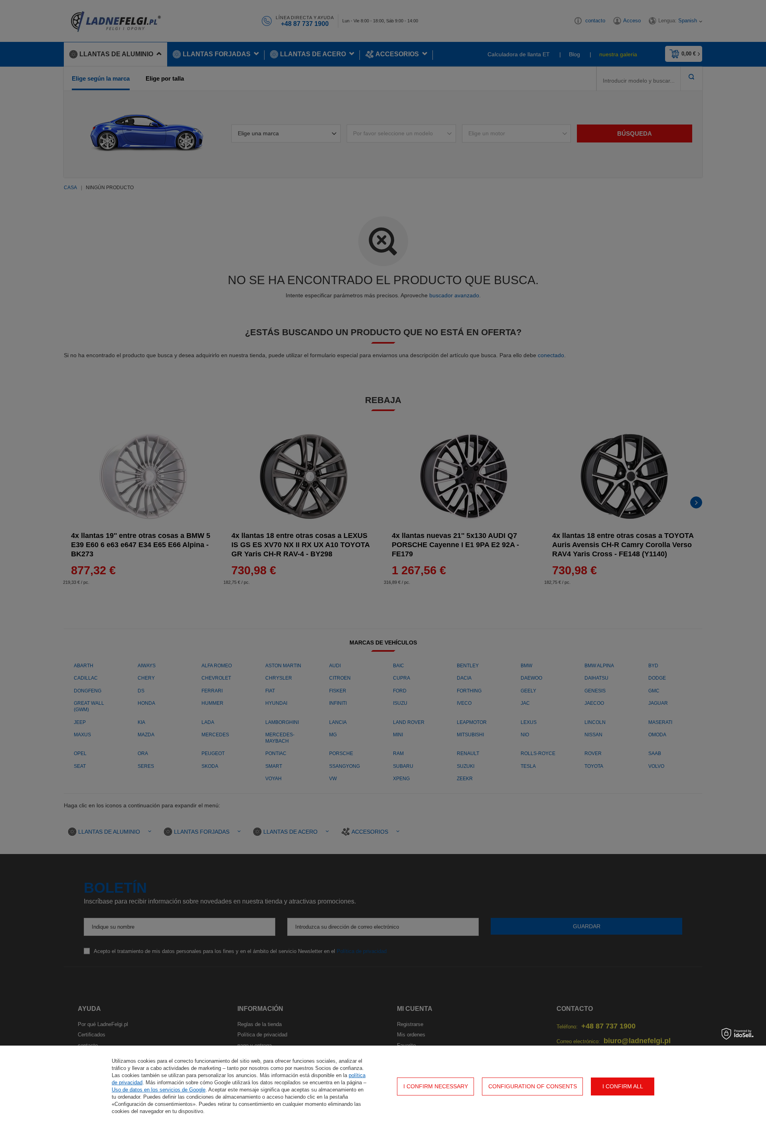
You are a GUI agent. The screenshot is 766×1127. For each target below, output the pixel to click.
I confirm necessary (435, 1086)
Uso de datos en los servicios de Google (158, 1090)
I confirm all (622, 1086)
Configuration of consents (532, 1086)
